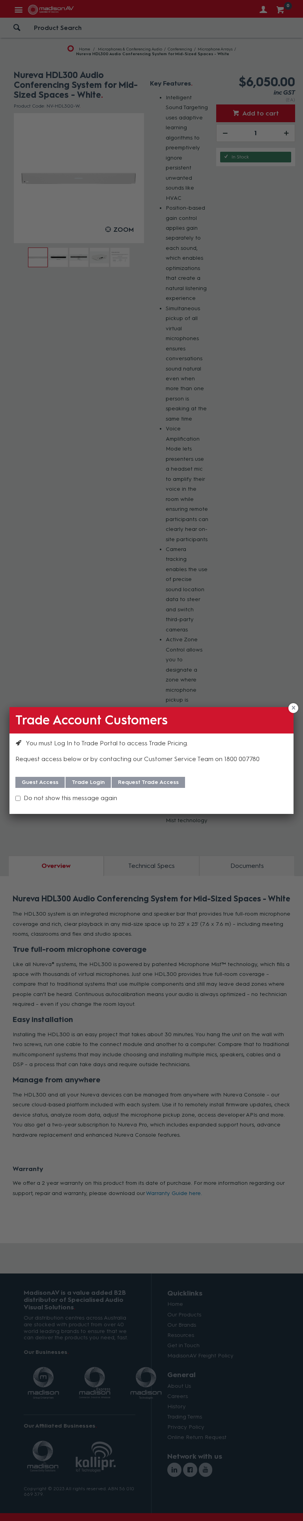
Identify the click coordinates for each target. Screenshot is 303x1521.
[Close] (293, 708)
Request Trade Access (148, 782)
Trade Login (88, 782)
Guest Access (40, 782)
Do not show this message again (70, 798)
